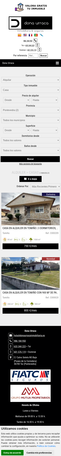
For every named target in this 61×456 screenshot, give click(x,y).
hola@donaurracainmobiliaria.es (29, 335)
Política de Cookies (46, 446)
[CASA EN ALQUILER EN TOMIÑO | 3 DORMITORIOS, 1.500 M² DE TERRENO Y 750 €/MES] (30, 209)
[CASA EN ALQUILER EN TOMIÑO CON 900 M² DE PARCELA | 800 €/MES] (30, 273)
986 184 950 (27, 41)
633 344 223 (29, 45)
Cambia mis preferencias (39, 452)
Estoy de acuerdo (12, 452)
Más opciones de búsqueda (30, 164)
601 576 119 (31, 50)
